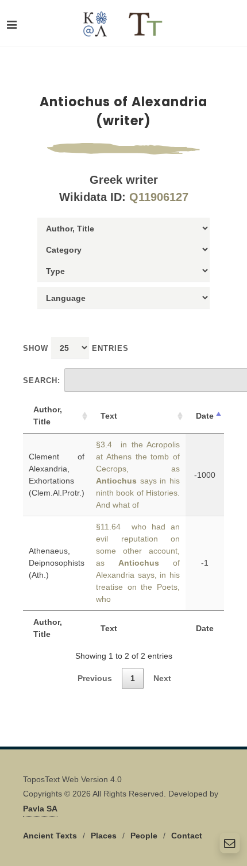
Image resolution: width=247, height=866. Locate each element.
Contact (186, 835)
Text (109, 415)
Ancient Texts (50, 835)
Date (205, 415)
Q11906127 (158, 197)
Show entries (76, 348)
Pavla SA (40, 808)
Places (104, 835)
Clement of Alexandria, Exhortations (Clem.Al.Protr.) (56, 474)
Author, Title (47, 415)
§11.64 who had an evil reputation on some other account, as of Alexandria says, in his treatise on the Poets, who (138, 563)
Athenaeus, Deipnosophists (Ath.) (56, 562)
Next (162, 678)
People (143, 835)
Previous (95, 678)
